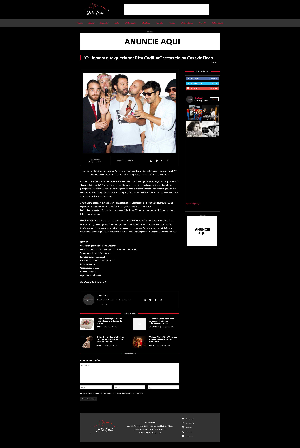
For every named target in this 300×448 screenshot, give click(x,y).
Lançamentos (154, 327)
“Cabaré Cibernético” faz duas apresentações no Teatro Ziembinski (163, 339)
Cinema (98, 327)
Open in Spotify (192, 203)
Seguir (214, 83)
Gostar (214, 78)
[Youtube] (183, 436)
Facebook (189, 419)
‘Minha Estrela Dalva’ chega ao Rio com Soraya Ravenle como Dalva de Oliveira (110, 339)
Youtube (189, 436)
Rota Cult (102, 295)
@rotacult (199, 98)
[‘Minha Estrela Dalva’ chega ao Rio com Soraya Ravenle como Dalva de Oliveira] (87, 342)
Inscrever (213, 88)
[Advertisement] (166, 9)
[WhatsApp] (151, 160)
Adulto (214, 62)
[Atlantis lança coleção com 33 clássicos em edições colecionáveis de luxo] (139, 324)
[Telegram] (156, 160)
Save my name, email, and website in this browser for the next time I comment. (113, 393)
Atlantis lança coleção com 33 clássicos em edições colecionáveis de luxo (162, 320)
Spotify (189, 427)
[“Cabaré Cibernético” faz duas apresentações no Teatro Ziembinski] (139, 342)
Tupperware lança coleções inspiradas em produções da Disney (109, 320)
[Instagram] (102, 304)
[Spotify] (183, 428)
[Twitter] (167, 160)
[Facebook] (162, 160)
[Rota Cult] (88, 300)
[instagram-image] (194, 113)
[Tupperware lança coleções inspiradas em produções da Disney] (87, 324)
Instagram (190, 423)
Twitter (189, 432)
